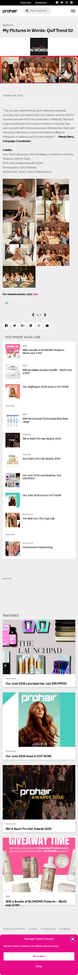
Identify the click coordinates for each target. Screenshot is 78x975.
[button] (72, 939)
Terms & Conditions (14, 929)
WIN (25, 345)
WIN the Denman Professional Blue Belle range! (45, 420)
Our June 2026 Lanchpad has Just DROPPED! (42, 477)
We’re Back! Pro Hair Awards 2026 (42, 439)
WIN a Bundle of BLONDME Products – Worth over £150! (44, 351)
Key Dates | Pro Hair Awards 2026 (41, 459)
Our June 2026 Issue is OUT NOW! (42, 495)
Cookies (33, 929)
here (35, 294)
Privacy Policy (48, 929)
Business (8, 25)
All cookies (39, 956)
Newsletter (41, 2)
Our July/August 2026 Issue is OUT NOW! (46, 387)
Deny (39, 966)
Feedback (64, 929)
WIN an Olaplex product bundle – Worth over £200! (47, 371)
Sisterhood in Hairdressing (38, 547)
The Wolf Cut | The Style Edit (39, 519)
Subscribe (25, 2)
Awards (27, 434)
